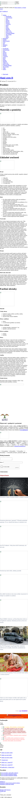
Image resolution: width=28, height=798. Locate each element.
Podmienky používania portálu (7, 784)
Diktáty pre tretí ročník (6, 755)
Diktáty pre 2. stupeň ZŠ (6, 764)
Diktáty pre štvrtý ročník (6, 757)
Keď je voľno (9, 32)
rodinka (4, 15)
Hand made (5, 74)
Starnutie (8, 29)
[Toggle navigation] (0, 11)
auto (4, 43)
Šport (7, 26)
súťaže (4, 46)
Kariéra (7, 28)
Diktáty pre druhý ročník (6, 752)
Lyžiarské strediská (10, 33)
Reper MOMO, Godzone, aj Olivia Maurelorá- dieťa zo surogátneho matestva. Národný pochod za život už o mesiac (14, 732)
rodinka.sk (5, 11)
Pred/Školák (8, 16)
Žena (7, 19)
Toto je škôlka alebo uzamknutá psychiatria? (14, 738)
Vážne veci (8, 30)
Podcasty (8, 23)
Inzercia (8, 789)
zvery (4, 42)
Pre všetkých (15, 772)
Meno (2, 462)
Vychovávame (9, 17)
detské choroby (6, 41)
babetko (4, 39)
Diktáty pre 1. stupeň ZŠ (6, 762)
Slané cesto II (6, 77)
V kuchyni (8, 24)
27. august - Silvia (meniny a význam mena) (14, 727)
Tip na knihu (8, 34)
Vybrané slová (4, 760)
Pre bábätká (14, 775)
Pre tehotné (14, 774)
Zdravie (7, 20)
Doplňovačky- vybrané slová (7, 767)
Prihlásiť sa (2, 781)
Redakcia (2, 789)
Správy (7, 37)
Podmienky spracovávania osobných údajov (10, 783)
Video (7, 35)
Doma (7, 25)
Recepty (7, 21)
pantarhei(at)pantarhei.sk (19, 446)
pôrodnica (5, 45)
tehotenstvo (5, 38)
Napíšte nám (3, 791)
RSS (6, 789)
